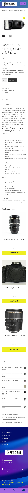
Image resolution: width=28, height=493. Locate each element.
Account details (8, 432)
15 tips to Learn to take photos (10, 414)
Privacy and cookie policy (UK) (9, 482)
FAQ (5, 441)
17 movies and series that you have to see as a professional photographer (14, 418)
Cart (21, 489)
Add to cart (12, 80)
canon (5, 90)
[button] (24, 18)
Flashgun (10, 90)
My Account (4, 490)
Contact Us (6, 444)
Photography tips (8, 463)
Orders (5, 429)
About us (6, 438)
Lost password (7, 435)
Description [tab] (5, 99)
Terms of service (8, 460)
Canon (8, 10)
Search (14, 490)
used (14, 90)
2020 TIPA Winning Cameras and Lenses (12, 422)
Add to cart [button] (14, 253)
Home (4, 10)
